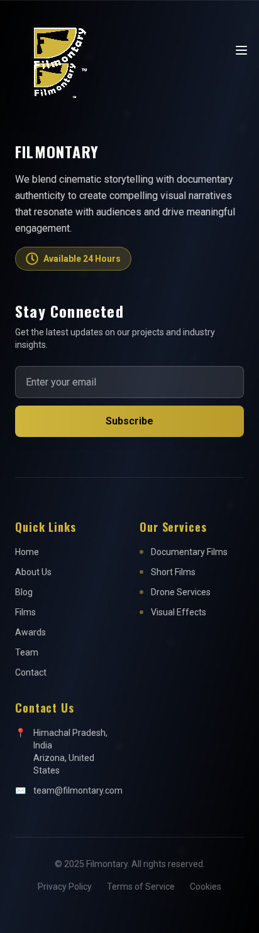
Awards (30, 632)
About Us (33, 572)
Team (26, 652)
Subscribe (129, 421)
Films (25, 612)
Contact (31, 672)
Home (27, 552)
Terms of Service (141, 887)
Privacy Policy (65, 887)
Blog (24, 592)
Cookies (205, 887)
